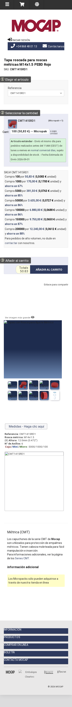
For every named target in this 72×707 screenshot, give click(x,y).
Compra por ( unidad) (30, 176)
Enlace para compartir (55, 288)
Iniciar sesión (21, 40)
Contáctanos (55, 46)
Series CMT (22, 558)
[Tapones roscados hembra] (44, 385)
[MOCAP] (36, 26)
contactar (11, 243)
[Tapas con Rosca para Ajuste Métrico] (12, 385)
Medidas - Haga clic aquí (26, 426)
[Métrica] (54, 395)
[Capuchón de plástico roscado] (23, 385)
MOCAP (59, 686)
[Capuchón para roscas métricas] (54, 385)
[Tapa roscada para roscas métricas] (33, 385)
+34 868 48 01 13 (26, 46)
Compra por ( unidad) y (33, 184)
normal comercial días (43, 150)
